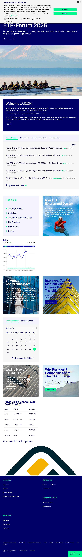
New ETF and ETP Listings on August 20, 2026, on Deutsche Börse (34, 163)
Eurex (45, 543)
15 (30, 342)
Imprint (5, 550)
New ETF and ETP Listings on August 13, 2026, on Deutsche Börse (34, 170)
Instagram (6, 524)
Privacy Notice (23, 550)
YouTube (6, 528)
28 (26, 349)
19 (17, 345)
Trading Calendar (15, 208)
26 (17, 349)
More (8, 124)
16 (34, 342)
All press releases (15, 185)
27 (21, 349)
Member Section (48, 503)
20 (21, 345)
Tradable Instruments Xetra (20, 217)
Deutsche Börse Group (9, 543)
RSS (73, 145)
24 (8, 349)
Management (7, 493)
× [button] (80, 2)
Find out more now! (9, 39)
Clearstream (59, 543)
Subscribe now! (11, 388)
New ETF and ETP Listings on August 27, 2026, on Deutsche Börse (34, 148)
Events (11, 231)
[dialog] (41, 11)
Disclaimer (13, 550)
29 (30, 349)
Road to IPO (13, 226)
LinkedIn (6, 520)
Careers (5, 489)
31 (8, 352)
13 (21, 342)
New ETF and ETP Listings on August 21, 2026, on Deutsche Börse (34, 155)
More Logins (47, 506)
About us (6, 485)
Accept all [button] (65, 9)
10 (8, 342)
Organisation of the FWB (11, 496)
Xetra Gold (22, 543)
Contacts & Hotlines (49, 485)
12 (17, 342)
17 (8, 345)
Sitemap (32, 550)
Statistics (12, 213)
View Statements (50, 389)
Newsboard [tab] (24, 138)
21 (26, 345)
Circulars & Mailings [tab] (39, 138)
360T (51, 543)
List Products (14, 222)
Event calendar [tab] (27, 321)
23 (34, 345)
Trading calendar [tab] (12, 321)
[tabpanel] (41, 165)
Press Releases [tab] (12, 138)
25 (12, 349)
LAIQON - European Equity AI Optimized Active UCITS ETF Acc (26, 114)
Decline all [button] (65, 13)
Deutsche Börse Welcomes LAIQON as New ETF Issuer (29, 178)
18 (12, 345)
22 (30, 345)
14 (26, 342)
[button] (28, 21)
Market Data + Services (34, 543)
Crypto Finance (70, 543)
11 (12, 342)
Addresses (46, 489)
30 (34, 349)
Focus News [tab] (54, 138)
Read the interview (51, 302)
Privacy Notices (15, 16)
